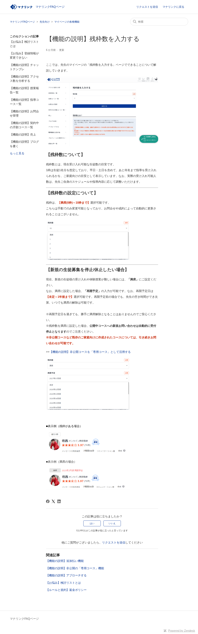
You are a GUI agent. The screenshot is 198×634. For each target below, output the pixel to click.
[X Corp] (53, 501)
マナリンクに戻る (173, 6)
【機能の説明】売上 (23, 134)
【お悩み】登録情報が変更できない (24, 55)
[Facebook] (48, 501)
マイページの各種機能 (66, 21)
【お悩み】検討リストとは (24, 44)
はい (92, 523)
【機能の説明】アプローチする (66, 575)
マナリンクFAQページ (22, 21)
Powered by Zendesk (181, 630)
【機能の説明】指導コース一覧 (24, 102)
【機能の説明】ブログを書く (24, 144)
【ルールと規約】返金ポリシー (66, 589)
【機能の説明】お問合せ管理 (24, 113)
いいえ (112, 523)
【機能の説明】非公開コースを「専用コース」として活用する (90, 351)
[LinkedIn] (59, 501)
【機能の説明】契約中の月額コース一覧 (24, 125)
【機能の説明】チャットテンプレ (24, 67)
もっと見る (17, 153)
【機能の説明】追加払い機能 (65, 560)
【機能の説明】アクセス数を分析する (24, 79)
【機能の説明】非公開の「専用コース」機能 (75, 568)
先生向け (45, 21)
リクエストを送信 (147, 6)
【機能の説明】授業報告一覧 (24, 90)
